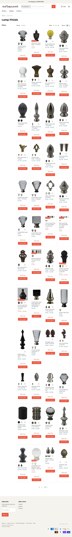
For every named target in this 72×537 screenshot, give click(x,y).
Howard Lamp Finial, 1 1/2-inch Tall (49, 460)
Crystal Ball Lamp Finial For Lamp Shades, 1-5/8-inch (36, 467)
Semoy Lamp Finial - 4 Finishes (36, 83)
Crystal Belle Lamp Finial (22, 232)
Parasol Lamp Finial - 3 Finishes (50, 164)
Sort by (18, 25)
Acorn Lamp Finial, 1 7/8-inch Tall (50, 310)
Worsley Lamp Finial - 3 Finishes (63, 84)
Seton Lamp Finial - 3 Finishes (50, 196)
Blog (34, 523)
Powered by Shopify (6, 526)
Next (45, 487)
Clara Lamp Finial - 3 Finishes (64, 49)
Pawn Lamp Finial (22, 468)
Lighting (11, 11)
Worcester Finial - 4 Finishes (36, 387)
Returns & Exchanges (20, 523)
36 (56, 25)
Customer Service (10, 523)
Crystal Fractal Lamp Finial (49, 426)
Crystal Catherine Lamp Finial (63, 390)
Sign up (5, 515)
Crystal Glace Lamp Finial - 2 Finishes (36, 233)
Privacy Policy (29, 523)
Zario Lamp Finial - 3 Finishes (63, 156)
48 (58, 25)
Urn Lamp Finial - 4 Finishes (50, 83)
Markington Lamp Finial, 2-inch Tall (63, 431)
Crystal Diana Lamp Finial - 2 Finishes (36, 198)
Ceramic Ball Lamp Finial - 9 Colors (50, 44)
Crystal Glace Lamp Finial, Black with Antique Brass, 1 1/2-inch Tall (36, 304)
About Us (4, 523)
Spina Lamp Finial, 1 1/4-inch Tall (36, 426)
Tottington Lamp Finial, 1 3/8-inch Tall (49, 389)
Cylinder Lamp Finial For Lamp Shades (22, 426)
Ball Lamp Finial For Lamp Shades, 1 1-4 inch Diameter (63, 225)
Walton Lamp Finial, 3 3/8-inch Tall (22, 355)
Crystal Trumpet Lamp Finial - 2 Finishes (36, 351)
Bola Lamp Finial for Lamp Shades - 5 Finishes (22, 85)
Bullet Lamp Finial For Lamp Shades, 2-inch (36, 260)
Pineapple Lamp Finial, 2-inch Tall (49, 342)
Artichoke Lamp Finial (63, 465)
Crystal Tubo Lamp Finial (64, 313)
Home (3, 15)
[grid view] (67, 25)
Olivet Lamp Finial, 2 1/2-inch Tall (22, 387)
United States (63, 524)
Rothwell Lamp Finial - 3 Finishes (49, 269)
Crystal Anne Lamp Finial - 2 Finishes (22, 198)
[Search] (53, 6)
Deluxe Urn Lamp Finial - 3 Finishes (36, 43)
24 (53, 25)
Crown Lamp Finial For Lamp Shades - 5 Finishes (22, 306)
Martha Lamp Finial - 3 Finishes (64, 199)
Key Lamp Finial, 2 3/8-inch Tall (22, 268)
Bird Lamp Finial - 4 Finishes (23, 158)
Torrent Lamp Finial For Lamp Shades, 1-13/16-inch (50, 224)
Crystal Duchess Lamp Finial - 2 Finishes (22, 47)
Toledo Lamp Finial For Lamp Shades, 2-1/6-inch (64, 270)
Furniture (18, 11)
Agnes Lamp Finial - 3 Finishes (36, 127)
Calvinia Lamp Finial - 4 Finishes (36, 158)
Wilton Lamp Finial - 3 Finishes (64, 123)
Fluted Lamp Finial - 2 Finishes (22, 123)
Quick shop (22, 55)
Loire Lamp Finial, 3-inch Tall (63, 344)
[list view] (69, 25)
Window (4, 11)
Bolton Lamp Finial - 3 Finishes (50, 124)
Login (64, 6)
